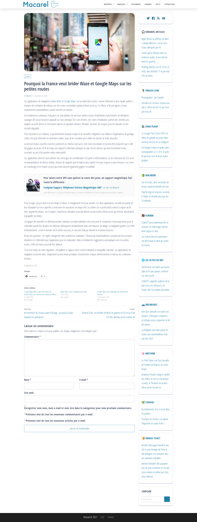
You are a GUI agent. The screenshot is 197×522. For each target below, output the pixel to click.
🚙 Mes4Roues (149, 304)
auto (158, 4)
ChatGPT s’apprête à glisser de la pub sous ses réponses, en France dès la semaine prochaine (156, 285)
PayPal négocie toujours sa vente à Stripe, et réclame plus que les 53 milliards (156, 196)
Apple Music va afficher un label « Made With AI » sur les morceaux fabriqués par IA (155, 43)
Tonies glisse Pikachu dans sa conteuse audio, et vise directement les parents (155, 57)
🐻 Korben (147, 215)
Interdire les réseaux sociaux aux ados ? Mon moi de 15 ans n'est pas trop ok (156, 107)
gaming (148, 4)
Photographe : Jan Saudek (153, 97)
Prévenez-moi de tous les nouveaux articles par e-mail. (56, 420)
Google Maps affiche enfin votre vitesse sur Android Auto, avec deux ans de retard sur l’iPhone (40, 293)
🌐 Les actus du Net (153, 260)
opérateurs (169, 4)
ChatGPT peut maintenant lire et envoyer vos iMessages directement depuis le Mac (155, 227)
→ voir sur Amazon (111, 187)
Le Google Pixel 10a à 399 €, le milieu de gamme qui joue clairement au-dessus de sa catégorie (155, 138)
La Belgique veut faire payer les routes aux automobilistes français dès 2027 (155, 334)
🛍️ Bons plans (150, 126)
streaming (136, 4)
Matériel (108, 4)
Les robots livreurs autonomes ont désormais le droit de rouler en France (155, 241)
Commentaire (32, 336)
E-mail (83, 380)
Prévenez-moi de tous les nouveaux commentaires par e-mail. (59, 414)
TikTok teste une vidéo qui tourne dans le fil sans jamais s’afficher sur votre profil (156, 271)
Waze (59, 101)
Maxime (29, 96)
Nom (27, 380)
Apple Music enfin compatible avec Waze (74, 291)
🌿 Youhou (148, 402)
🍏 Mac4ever (149, 175)
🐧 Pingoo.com (150, 90)
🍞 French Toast (151, 438)
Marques (121, 4)
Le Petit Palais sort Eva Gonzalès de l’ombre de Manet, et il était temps (155, 365)
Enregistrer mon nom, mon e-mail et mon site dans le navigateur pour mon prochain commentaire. (78, 408)
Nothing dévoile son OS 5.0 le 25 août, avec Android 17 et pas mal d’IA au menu (155, 71)
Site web (29, 393)
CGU (102, 517)
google (27, 76)
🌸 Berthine (148, 353)
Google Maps (70, 101)
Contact (110, 517)
